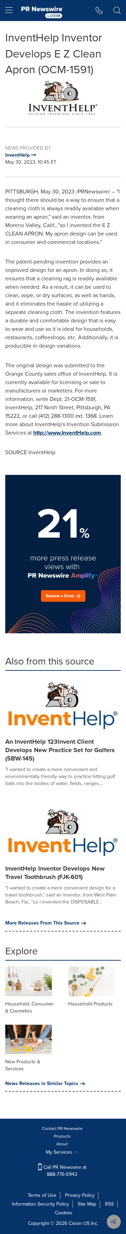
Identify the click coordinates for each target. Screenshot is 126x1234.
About (62, 1144)
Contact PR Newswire (62, 1128)
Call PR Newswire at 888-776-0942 (64, 1171)
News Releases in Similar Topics (41, 1083)
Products (62, 1136)
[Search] (117, 10)
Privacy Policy (79, 1195)
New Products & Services (22, 1065)
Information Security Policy (40, 1204)
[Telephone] (99, 10)
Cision (75, 1223)
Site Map (87, 1204)
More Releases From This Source (42, 923)
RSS (109, 1204)
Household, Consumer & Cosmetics (29, 1007)
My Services (60, 1152)
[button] (63, 97)
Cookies (63, 1212)
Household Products (90, 1004)
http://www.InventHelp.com (67, 433)
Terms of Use (42, 1195)
